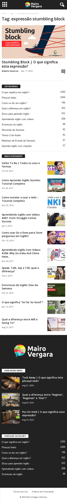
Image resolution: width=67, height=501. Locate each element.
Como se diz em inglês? (14, 103)
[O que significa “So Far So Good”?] (56, 307)
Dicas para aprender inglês (15, 114)
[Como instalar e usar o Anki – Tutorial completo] (56, 202)
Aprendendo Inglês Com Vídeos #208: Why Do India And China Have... (21, 253)
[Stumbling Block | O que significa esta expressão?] (33, 41)
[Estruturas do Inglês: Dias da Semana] (56, 290)
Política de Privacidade (43, 491)
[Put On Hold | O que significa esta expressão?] (11, 417)
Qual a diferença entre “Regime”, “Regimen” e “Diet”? (42, 396)
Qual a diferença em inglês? (16, 108)
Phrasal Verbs (9, 97)
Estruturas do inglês (12, 124)
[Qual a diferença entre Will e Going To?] (56, 324)
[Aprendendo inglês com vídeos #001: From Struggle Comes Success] (56, 219)
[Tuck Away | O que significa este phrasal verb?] (11, 382)
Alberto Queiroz (10, 71)
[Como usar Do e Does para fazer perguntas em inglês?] (56, 237)
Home (4, 13)
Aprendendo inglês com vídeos (18, 119)
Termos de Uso (20, 491)
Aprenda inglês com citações (17, 146)
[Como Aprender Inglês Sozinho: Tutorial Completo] (56, 185)
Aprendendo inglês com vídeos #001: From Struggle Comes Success (21, 218)
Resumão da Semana (13, 130)
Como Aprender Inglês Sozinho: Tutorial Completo (21, 182)
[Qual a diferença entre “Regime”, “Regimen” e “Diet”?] (11, 399)
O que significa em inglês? (15, 92)
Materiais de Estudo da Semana (18, 140)
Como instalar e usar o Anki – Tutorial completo (20, 199)
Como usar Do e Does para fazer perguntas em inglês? (22, 234)
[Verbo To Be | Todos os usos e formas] (56, 168)
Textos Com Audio (11, 135)
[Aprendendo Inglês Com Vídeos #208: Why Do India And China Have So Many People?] (56, 255)
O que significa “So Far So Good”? (22, 302)
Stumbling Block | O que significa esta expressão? (30, 64)
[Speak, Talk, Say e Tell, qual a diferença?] (56, 273)
